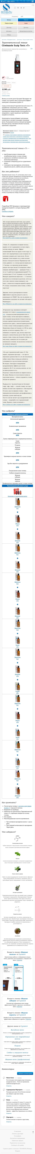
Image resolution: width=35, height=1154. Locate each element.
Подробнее (19, 960)
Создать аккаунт (10, 1)
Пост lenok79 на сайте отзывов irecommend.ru (15, 238)
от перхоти (5, 138)
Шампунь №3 (17, 779)
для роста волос (6, 142)
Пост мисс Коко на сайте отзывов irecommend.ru (17, 346)
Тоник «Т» (17, 646)
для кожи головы (6, 140)
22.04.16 (12, 1100)
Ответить (8, 1086)
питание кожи (6, 136)
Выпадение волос (17, 1030)
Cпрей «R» (17, 692)
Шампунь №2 (17, 507)
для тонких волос (24, 140)
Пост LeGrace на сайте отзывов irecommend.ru (16, 404)
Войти (4, 1)
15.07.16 (15, 1117)
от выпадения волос (12, 138)
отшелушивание (13, 135)
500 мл (13, 82)
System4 (12, 132)
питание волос (12, 136)
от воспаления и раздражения (22, 136)
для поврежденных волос (22, 138)
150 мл (8, 82)
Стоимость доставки (6, 95)
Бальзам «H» (17, 541)
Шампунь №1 (17, 704)
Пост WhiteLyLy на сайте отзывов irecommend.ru (17, 304)
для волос (7, 135)
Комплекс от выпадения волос (17, 496)
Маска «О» (17, 524)
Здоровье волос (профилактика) (17, 1059)
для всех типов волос (15, 140)
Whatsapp (29, 1148)
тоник (30, 138)
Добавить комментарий (25, 1073)
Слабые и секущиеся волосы (17, 1053)
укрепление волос (14, 142)
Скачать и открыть (7, 211)
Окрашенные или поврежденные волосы (17, 1038)
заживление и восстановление (23, 135)
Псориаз (17, 1046)
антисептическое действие (24, 142)
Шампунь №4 (17, 629)
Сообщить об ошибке (17, 1145)
